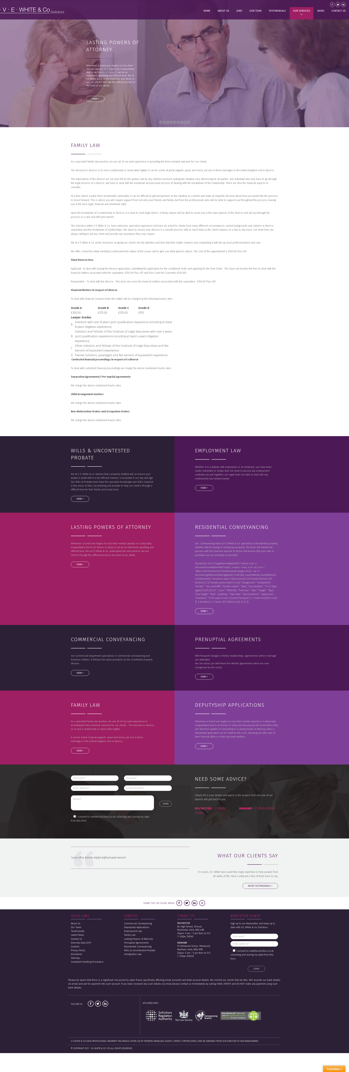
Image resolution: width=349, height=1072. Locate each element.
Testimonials (277, 10)
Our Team (255, 10)
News (320, 10)
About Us (223, 10)
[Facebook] (179, 903)
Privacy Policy (78, 950)
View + (95, 98)
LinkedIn (343, 4)
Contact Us (339, 10)
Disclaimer (76, 954)
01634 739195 (186, 936)
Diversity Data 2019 (81, 942)
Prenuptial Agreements (136, 942)
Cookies (75, 946)
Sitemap (75, 958)
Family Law (129, 935)
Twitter (338, 4)
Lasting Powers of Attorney (138, 939)
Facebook (332, 4)
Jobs (239, 10)
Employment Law (133, 931)
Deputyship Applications (136, 927)
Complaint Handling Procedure (87, 961)
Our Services (301, 10)
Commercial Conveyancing (138, 923)
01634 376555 (266, 808)
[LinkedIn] (194, 903)
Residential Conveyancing (137, 946)
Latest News (77, 935)
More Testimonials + (260, 885)
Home (206, 10)
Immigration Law (132, 954)
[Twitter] (187, 903)
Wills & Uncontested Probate (139, 950)
